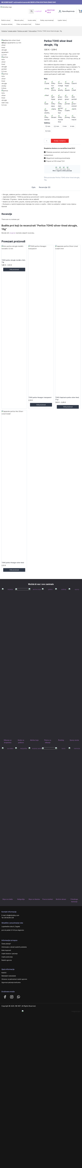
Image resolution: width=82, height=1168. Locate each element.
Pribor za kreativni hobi (24, 24)
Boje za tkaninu (34, 899)
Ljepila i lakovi (62, 20)
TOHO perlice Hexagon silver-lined (13, 563)
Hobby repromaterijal (47, 20)
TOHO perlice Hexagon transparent (40, 397)
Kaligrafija (21, 899)
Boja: (46, 79)
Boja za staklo (8, 899)
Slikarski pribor (19, 20)
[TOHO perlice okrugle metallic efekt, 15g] (14, 251)
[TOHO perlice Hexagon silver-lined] (14, 485)
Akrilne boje (34, 740)
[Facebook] (5, 996)
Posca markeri (47, 899)
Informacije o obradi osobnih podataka (14, 947)
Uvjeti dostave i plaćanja (10, 953)
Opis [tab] (34, 187)
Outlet (39, 11)
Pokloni (37, 24)
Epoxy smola (74, 740)
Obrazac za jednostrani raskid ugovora (14, 979)
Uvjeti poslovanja (7, 957)
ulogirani (13, 233)
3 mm (65, 126)
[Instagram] (11, 996)
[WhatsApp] (18, 996)
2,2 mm (56, 126)
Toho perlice (32, 31)
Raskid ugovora (7, 960)
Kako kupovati (6, 950)
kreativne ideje (51, 11)
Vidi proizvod (14, 269)
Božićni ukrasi (5, 20)
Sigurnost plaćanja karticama (11, 982)
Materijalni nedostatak (9, 976)
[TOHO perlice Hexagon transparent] (41, 320)
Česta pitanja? (6, 944)
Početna (4, 31)
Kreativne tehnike (6, 24)
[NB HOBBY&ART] (13, 11)
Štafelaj (61, 740)
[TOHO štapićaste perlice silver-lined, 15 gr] (67, 320)
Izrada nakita (32, 20)
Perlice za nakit (22, 31)
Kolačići (4, 972)
